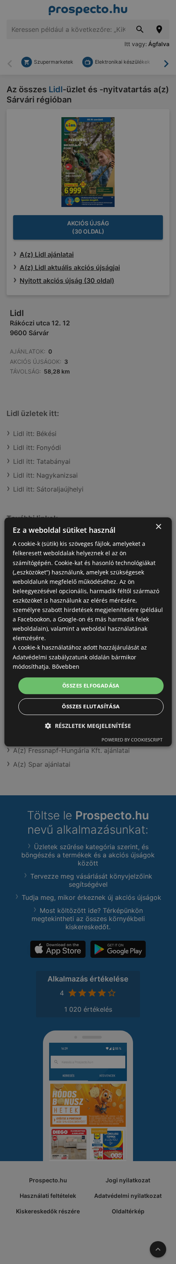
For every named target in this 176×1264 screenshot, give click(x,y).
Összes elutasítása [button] (91, 706)
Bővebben (65, 666)
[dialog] (88, 631)
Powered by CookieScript (132, 740)
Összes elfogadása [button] (91, 685)
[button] (88, 726)
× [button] (158, 527)
